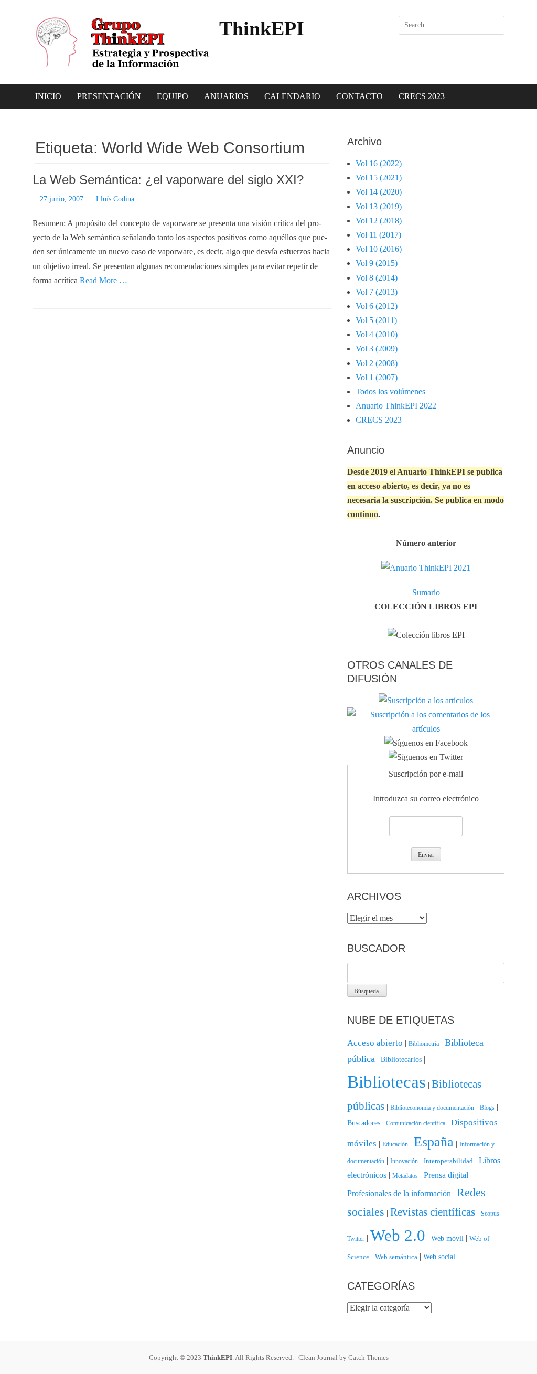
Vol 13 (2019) (379, 206)
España (434, 1142)
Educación (395, 1144)
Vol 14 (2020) (379, 191)
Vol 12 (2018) (379, 220)
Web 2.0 (397, 1235)
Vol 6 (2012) (377, 306)
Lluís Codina (115, 199)
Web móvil (447, 1238)
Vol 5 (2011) (376, 320)
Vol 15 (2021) (379, 177)
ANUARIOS (226, 96)
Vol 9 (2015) (377, 263)
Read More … (103, 280)
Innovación (404, 1161)
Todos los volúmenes (390, 391)
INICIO (48, 96)
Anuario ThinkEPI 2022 (396, 405)
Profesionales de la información (399, 1193)
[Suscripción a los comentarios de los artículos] (425, 728)
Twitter (355, 1238)
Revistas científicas (432, 1212)
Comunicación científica (415, 1123)
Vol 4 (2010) (377, 334)
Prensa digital (446, 1175)
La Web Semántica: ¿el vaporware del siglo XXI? (168, 180)
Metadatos (405, 1175)
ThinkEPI (261, 28)
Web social (439, 1256)
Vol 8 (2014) (377, 277)
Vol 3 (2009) (377, 348)
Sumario (426, 592)
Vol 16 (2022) (379, 163)
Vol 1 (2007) (377, 377)
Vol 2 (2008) (377, 363)
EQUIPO (172, 96)
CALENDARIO (292, 96)
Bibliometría (424, 1043)
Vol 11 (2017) (378, 234)
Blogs (487, 1107)
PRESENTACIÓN (109, 96)
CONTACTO (359, 96)
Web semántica (396, 1257)
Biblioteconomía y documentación (432, 1107)
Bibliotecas (386, 1081)
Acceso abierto (375, 1043)
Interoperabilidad (448, 1161)
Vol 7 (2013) (377, 291)
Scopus (490, 1213)
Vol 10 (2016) (379, 248)
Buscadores (363, 1123)
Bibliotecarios (401, 1059)
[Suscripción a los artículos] (426, 700)
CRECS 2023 (422, 96)
